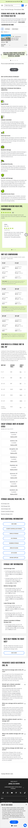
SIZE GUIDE (14, 523)
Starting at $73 (13, 461)
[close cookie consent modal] (26, 805)
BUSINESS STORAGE (14, 543)
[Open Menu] (2, 5)
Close (14, 822)
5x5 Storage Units (5, 503)
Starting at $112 (13, 494)
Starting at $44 (13, 436)
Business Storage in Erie (7, 514)
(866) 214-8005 (14, 784)
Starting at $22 (13, 477)
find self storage (9, 9)
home (2, 9)
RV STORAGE (14, 538)
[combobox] (14, 5)
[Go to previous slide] (1, 55)
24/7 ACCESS (14, 552)
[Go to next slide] (26, 55)
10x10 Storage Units (5, 508)
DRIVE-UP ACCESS (14, 548)
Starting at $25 (13, 486)
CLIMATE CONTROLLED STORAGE (14, 528)
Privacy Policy (7, 814)
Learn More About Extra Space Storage (13, 787)
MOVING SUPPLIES (14, 557)
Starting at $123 (13, 469)
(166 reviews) (18, 36)
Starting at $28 (13, 445)
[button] (14, 45)
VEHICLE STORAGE (14, 533)
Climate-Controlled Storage (7, 511)
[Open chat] (25, 825)
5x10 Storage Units (5, 506)
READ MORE (21, 22)
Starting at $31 (13, 453)
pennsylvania (17, 9)
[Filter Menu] (2, 29)
